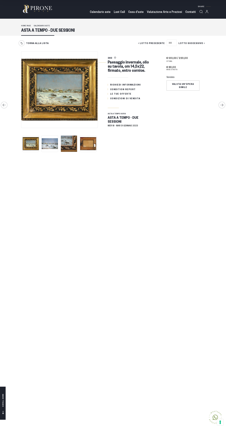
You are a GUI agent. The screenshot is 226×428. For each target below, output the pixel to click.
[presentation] (23, 90)
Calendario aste (100, 12)
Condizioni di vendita (125, 98)
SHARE (201, 6)
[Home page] (37, 8)
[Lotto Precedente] (4, 105)
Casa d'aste (136, 12)
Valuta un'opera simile (183, 85)
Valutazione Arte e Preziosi (164, 12)
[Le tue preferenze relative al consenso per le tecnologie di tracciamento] (220, 422)
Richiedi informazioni (125, 84)
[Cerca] (201, 12)
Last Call (119, 12)
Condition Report (123, 89)
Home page (26, 25)
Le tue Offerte (121, 93)
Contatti (190, 12)
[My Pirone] (208, 12)
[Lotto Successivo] (222, 105)
